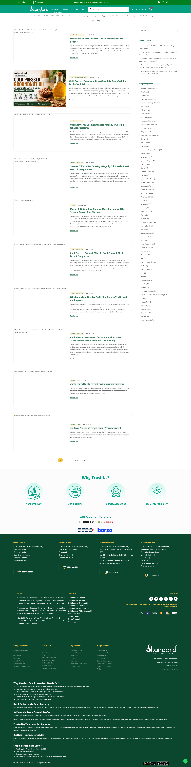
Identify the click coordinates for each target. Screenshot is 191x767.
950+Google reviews (35, 697)
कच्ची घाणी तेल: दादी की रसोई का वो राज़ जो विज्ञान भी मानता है (95, 428)
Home (93, 20)
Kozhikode (94, 719)
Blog (98, 20)
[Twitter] (171, 599)
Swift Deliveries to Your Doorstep (31, 704)
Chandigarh (70, 719)
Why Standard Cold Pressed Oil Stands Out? (36, 683)
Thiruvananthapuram (82, 719)
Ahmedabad (56, 719)
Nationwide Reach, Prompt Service (32, 712)
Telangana (65, 715)
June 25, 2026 (89, 162)
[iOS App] (35, 2)
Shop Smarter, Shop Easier (27, 745)
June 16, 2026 (89, 333)
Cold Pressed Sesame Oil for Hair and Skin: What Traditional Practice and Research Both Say (95, 339)
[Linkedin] (176, 599)
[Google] (151, 599)
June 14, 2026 (81, 380)
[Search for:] (158, 30)
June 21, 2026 (89, 249)
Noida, (63, 719)
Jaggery (98, 738)
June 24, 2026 (82, 205)
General (73, 205)
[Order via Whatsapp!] (185, 761)
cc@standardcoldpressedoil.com (164, 659)
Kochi (101, 719)
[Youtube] (156, 599)
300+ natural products (32, 699)
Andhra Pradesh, (54, 715)
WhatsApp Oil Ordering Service (26, 756)
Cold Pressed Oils (67, 738)
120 (76, 460)
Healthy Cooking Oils (77, 34)
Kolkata (48, 719)
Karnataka (38, 715)
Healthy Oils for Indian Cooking (79, 77)
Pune (43, 719)
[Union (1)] (163, 2)
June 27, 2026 (89, 35)
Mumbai (38, 719)
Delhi (32, 719)
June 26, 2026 (94, 77)
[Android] (19, 2)
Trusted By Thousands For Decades (31, 724)
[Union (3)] (159, 2)
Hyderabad (29, 707)
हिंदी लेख (73, 380)
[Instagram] (166, 599)
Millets (106, 738)
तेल (79, 424)
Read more (74, 58)
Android (23, 2)
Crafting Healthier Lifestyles (28, 735)
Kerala (45, 715)
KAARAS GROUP (30, 763)
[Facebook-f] (161, 599)
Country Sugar (89, 738)
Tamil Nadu (30, 715)
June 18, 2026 (89, 293)
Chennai (19, 707)
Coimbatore (116, 719)
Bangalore (73, 707)
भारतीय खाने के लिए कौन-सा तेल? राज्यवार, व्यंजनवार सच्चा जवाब (97, 384)
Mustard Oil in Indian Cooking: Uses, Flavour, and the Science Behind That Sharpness (97, 211)
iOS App (40, 2)
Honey (81, 738)
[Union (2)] (167, 2)
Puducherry (107, 719)
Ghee (76, 738)
